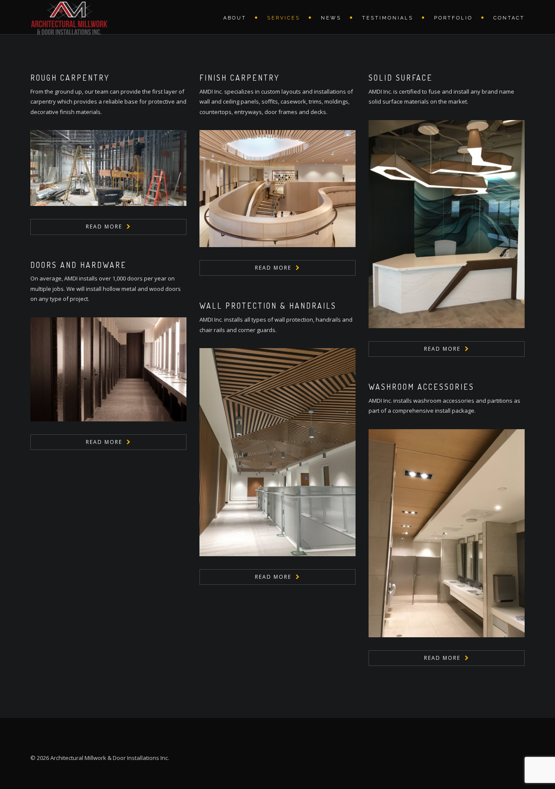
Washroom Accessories (421, 386)
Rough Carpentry (70, 77)
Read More (104, 226)
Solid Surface (401, 77)
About (234, 18)
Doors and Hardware (78, 265)
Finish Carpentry (239, 77)
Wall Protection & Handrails (267, 305)
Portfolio (453, 18)
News (331, 18)
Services (283, 18)
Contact (509, 18)
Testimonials (387, 18)
